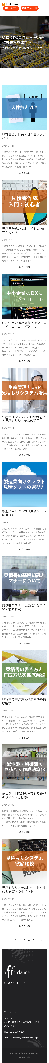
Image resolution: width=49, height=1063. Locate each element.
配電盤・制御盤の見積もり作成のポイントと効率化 (24, 796)
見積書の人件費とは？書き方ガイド (24, 137)
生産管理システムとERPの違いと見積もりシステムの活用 (23, 419)
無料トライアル (11, 8)
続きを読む (24, 172)
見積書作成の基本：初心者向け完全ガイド (24, 231)
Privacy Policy (24, 1057)
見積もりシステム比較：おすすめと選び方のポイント (24, 890)
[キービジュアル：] (24, 107)
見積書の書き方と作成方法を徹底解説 (24, 702)
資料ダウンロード (29, 8)
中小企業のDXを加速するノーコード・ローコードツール (24, 325)
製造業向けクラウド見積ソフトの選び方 (24, 513)
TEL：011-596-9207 (14, 1032)
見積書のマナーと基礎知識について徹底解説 (24, 607)
